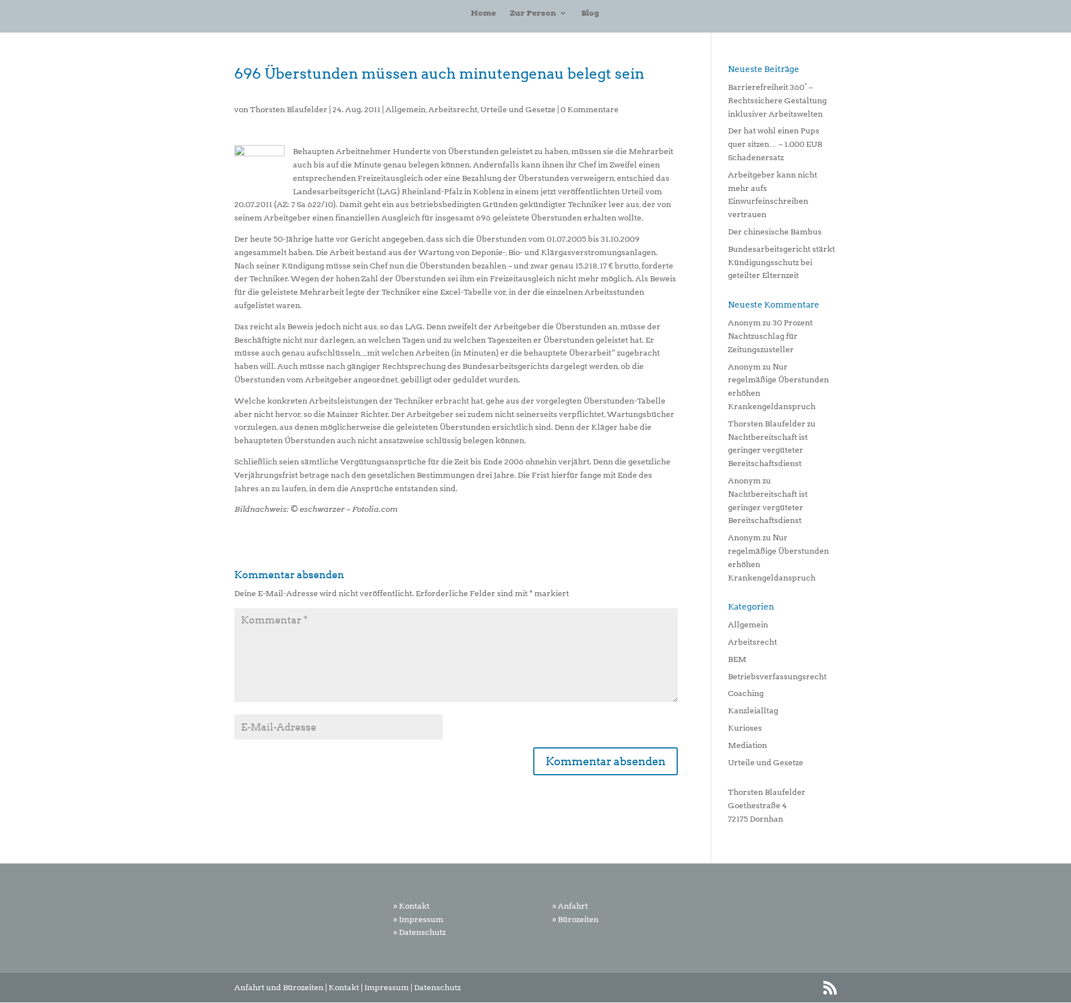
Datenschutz (437, 987)
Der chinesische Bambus (775, 231)
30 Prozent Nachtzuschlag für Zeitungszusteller (770, 336)
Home (483, 13)
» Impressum (418, 919)
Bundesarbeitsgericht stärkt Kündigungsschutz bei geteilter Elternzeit (781, 262)
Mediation (747, 745)
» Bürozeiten (575, 919)
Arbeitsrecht (452, 109)
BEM (737, 659)
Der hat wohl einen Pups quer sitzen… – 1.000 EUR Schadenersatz (775, 144)
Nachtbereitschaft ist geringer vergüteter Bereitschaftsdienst (768, 450)
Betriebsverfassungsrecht (777, 676)
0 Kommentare (590, 109)
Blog (590, 13)
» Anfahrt (570, 905)
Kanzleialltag (753, 710)
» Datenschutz (419, 932)
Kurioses (745, 727)
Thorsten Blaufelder (288, 109)
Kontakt (344, 987)
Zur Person (533, 13)
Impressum (386, 987)
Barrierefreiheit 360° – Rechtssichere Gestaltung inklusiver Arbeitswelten (777, 100)
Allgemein (405, 109)
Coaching (746, 693)
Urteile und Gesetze (518, 109)
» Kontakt (411, 905)
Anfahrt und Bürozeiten (279, 987)
